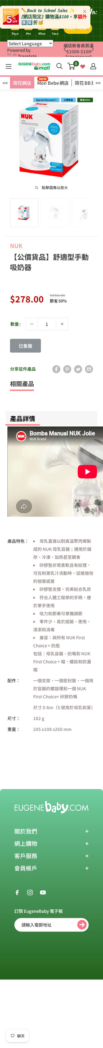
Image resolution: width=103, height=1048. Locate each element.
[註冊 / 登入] (93, 66)
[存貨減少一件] (32, 324)
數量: (15, 324)
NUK (16, 245)
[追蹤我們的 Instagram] (30, 892)
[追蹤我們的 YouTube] (43, 892)
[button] (92, 49)
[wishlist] (82, 66)
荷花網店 (22, 82)
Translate (27, 56)
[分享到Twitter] (78, 369)
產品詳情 (22, 418)
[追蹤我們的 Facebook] (17, 892)
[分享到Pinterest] (67, 369)
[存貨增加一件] (62, 324)
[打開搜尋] (59, 66)
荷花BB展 (85, 82)
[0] (71, 66)
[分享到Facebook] (56, 369)
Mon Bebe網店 (53, 82)
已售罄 (25, 345)
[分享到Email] (89, 369)
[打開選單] (8, 66)
